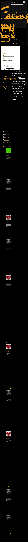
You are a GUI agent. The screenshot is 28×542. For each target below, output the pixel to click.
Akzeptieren (21, 78)
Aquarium (5, 142)
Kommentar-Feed (10, 68)
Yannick (7, 155)
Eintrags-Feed (9, 66)
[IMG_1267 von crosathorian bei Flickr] (6, 137)
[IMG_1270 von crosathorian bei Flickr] (6, 134)
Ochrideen (9, 142)
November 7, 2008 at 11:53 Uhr (8, 499)
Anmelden (8, 65)
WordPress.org (9, 69)
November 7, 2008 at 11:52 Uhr (8, 441)
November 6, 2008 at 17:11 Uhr (8, 189)
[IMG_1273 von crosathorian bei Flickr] (6, 132)
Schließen (14, 99)
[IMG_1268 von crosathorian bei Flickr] (6, 140)
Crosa (6, 144)
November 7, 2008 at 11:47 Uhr (8, 400)
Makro (4, 71)
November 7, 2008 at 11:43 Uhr (8, 285)
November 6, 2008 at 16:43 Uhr (8, 158)
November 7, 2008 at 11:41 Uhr (8, 249)
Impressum (15, 30)
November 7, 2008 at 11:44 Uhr (8, 354)
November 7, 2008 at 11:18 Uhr (8, 225)
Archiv (15, 35)
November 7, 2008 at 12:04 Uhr (8, 524)
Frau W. (7, 222)
